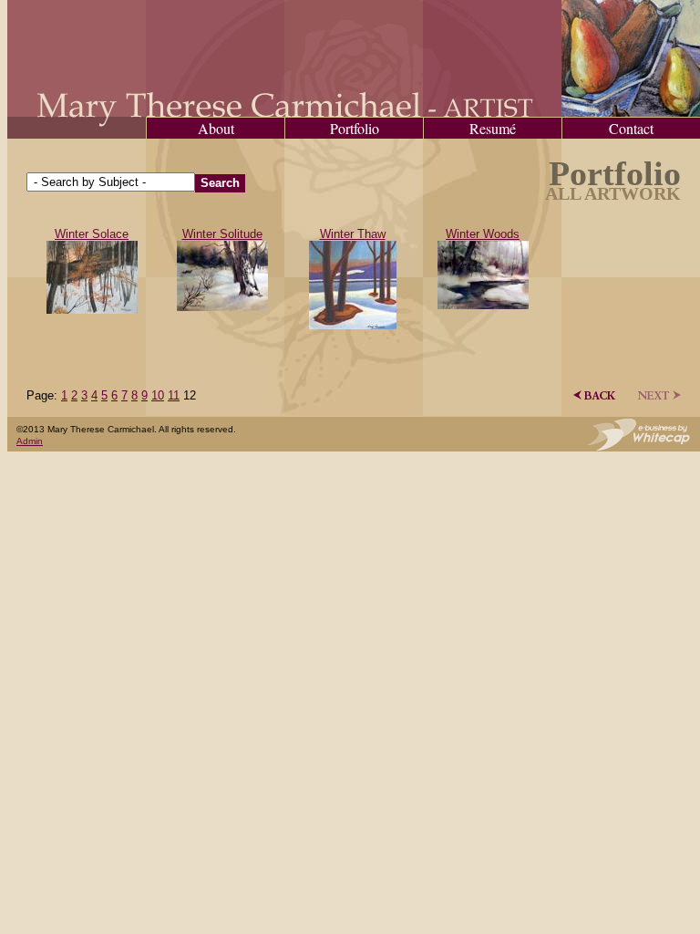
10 (157, 395)
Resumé (492, 128)
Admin (29, 441)
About (216, 128)
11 (174, 395)
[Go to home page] (353, 112)
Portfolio (354, 128)
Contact (631, 128)
